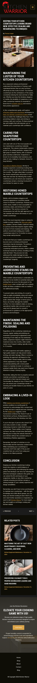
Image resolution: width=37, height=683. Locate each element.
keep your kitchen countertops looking (15, 115)
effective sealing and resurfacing (13, 112)
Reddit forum (7, 284)
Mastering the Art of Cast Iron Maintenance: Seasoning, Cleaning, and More (17, 546)
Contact (18, 667)
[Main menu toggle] (32, 7)
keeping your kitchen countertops (18, 403)
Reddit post (11, 412)
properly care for (17, 103)
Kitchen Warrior (16, 500)
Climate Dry (11, 638)
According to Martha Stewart (12, 166)
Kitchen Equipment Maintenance (13, 552)
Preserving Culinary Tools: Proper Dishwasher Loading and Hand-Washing (17, 581)
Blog (18, 670)
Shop (18, 661)
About (19, 664)
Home (19, 657)
